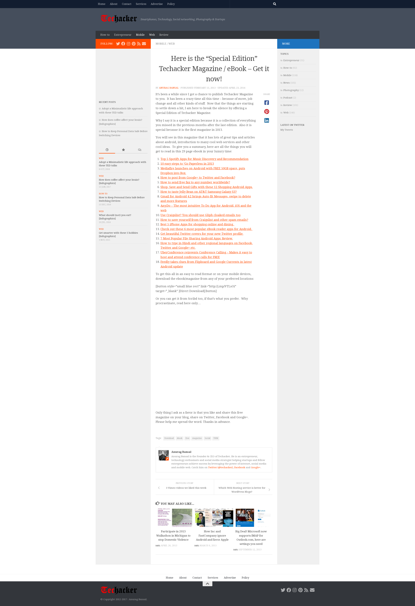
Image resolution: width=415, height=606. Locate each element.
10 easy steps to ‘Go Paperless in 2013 (187, 163)
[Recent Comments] (139, 150)
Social (207, 438)
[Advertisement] (123, 72)
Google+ (256, 467)
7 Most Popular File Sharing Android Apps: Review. (196, 238)
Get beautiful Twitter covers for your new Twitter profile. (201, 233)
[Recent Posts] (107, 150)
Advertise (157, 4)
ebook (179, 438)
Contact (126, 4)
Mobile (140, 34)
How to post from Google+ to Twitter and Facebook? (197, 177)
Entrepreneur (122, 34)
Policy (171, 4)
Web (152, 34)
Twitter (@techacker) (220, 467)
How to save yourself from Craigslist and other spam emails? (204, 219)
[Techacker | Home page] (119, 19)
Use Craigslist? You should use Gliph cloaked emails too (200, 215)
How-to (105, 34)
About (113, 4)
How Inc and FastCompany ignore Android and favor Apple (212, 535)
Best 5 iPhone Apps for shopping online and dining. (197, 224)
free (187, 438)
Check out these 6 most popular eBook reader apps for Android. (206, 229)
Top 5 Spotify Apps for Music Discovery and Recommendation (204, 159)
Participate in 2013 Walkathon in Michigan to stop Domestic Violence (173, 535)
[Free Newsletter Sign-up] (144, 44)
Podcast (287, 97)
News (286, 82)
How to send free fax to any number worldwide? (195, 182)
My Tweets (286, 129)
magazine (197, 438)
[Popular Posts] (123, 150)
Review (163, 34)
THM (215, 438)
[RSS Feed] (139, 44)
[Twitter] (118, 44)
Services (141, 4)
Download (169, 438)
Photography (291, 90)
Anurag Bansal (169, 87)
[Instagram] (128, 44)
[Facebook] (123, 44)
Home (101, 4)
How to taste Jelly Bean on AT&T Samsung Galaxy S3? (198, 191)
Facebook (239, 467)
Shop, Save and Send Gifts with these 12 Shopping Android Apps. (206, 187)
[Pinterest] (134, 44)
